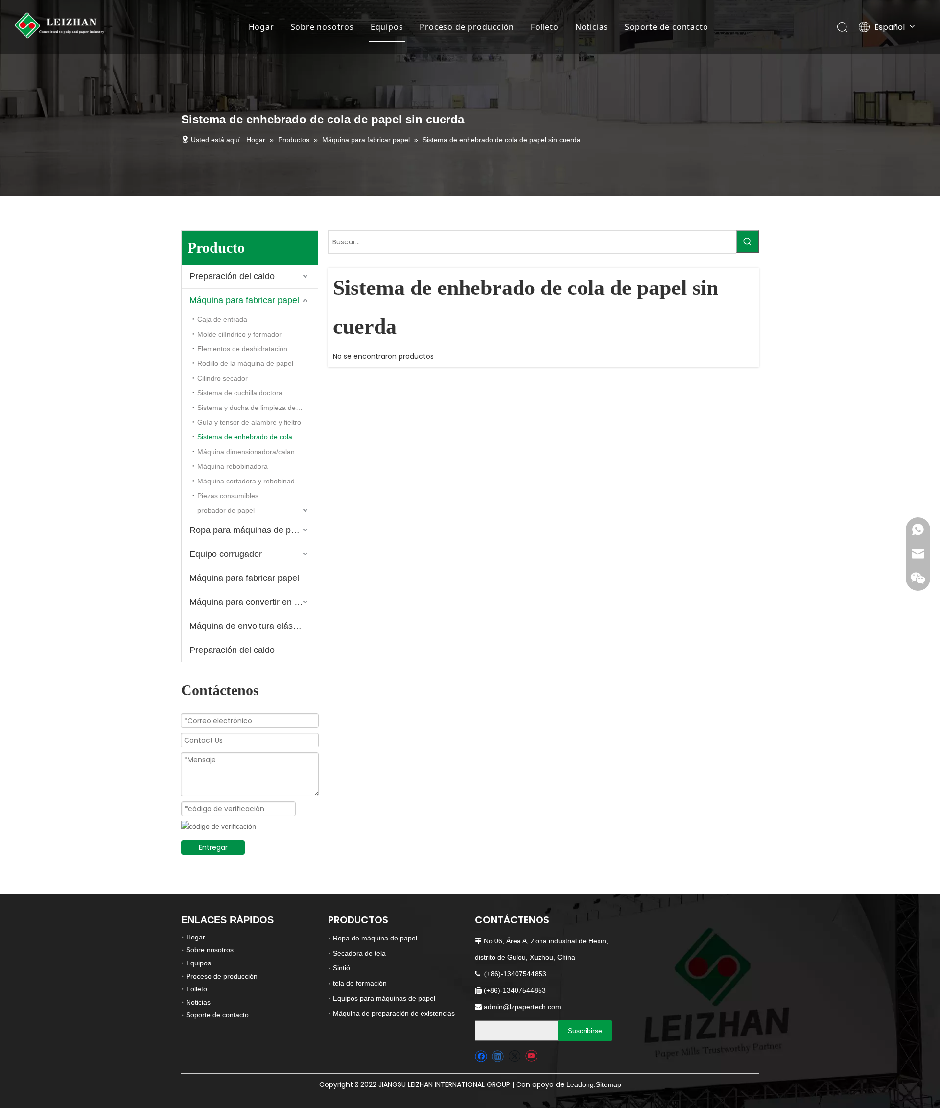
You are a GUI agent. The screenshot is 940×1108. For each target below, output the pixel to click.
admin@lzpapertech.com (522, 1007)
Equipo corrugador (225, 554)
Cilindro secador (222, 378)
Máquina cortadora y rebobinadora (251, 481)
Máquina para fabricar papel (244, 300)
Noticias (591, 27)
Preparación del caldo (232, 276)
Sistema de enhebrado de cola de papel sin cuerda (257, 437)
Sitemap (608, 1084)
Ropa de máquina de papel (375, 938)
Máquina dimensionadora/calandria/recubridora (257, 452)
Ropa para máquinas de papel (248, 530)
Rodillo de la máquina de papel (245, 363)
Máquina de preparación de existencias (394, 1013)
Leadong (580, 1084)
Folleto (545, 27)
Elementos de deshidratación (242, 349)
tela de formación (360, 983)
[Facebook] (481, 1056)
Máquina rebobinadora (232, 466)
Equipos (387, 27)
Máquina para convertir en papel (252, 602)
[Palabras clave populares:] (747, 241)
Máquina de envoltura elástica (247, 626)
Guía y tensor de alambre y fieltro (249, 422)
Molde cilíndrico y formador (239, 334)
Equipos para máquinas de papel (384, 998)
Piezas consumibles (227, 496)
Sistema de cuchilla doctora (239, 393)
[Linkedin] (498, 1056)
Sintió (341, 968)
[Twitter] (514, 1056)
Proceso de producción (467, 27)
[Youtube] (531, 1056)
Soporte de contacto (666, 27)
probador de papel (226, 510)
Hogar (261, 27)
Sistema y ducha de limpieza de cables (257, 407)
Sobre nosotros (322, 27)
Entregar (213, 847)
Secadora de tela (359, 953)
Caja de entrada (222, 319)
